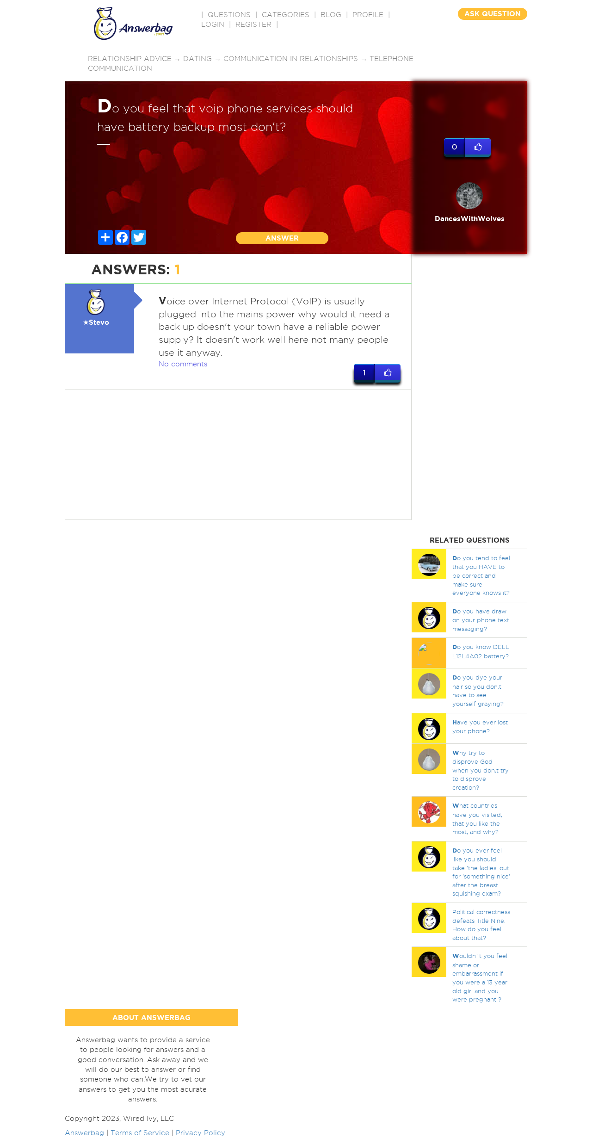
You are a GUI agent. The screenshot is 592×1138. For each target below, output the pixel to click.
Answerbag (84, 1133)
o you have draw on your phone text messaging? (480, 620)
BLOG (331, 15)
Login (212, 24)
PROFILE (367, 15)
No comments (183, 364)
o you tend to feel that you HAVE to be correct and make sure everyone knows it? (481, 575)
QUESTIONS (229, 15)
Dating (197, 58)
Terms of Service (140, 1133)
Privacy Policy (200, 1133)
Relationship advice (130, 58)
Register (253, 24)
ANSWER (282, 238)
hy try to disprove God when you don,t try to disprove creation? (480, 770)
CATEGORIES (285, 15)
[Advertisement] (238, 455)
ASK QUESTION (492, 14)
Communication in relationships (290, 58)
